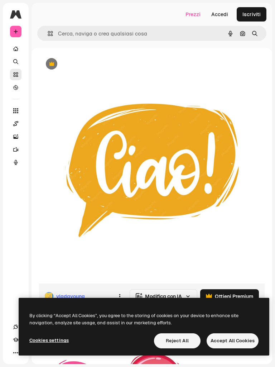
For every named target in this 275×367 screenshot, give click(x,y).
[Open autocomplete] (47, 33)
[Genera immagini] (15, 136)
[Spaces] (15, 123)
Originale (85, 64)
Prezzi (193, 14)
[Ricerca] (15, 61)
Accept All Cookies (233, 341)
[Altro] (15, 352)
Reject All (177, 341)
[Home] (15, 48)
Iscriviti (251, 14)
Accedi (219, 14)
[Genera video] (15, 149)
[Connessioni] (15, 327)
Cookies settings (49, 340)
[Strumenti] (15, 110)
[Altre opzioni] (119, 296)
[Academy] (15, 339)
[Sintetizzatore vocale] (15, 162)
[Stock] (15, 74)
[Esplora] (15, 87)
